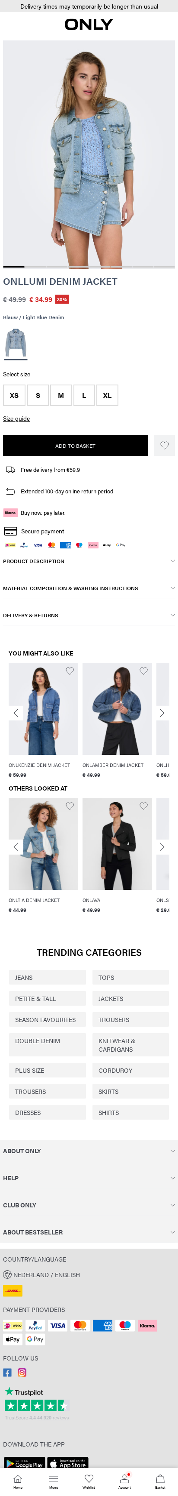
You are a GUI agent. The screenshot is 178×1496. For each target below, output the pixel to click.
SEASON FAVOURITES (45, 1019)
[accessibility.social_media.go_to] (7, 1374)
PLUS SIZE (29, 1070)
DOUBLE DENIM (37, 1040)
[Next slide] (162, 713)
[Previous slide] (16, 713)
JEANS (23, 977)
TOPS (106, 977)
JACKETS (111, 998)
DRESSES (28, 1112)
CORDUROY (115, 1070)
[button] (89, 6)
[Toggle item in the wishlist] (164, 445)
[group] (43, 722)
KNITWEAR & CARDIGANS (117, 1044)
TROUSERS (114, 1019)
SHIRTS (109, 1112)
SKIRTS (108, 1091)
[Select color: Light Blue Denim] (15, 343)
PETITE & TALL (35, 998)
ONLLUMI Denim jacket (60, 280)
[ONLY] (89, 27)
